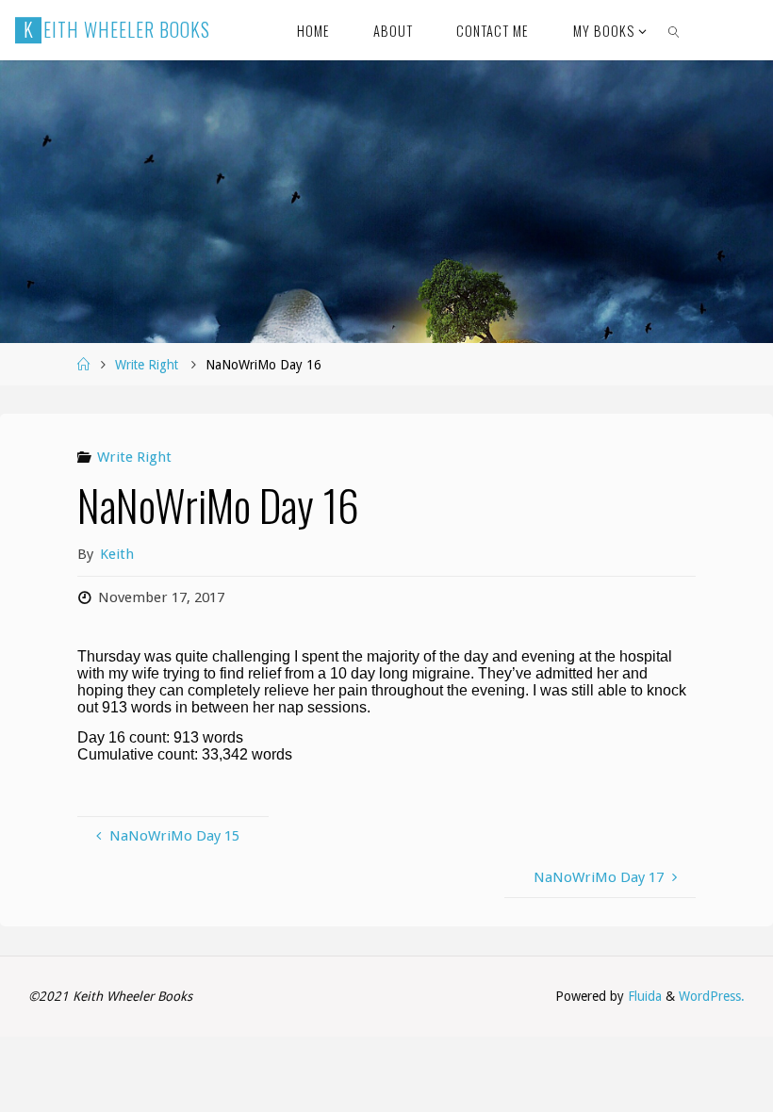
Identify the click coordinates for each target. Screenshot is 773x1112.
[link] (674, 30)
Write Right (146, 364)
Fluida (643, 996)
